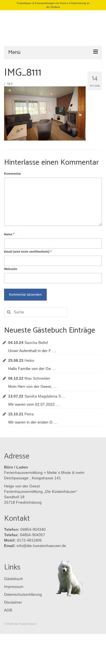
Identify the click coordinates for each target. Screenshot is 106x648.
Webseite (10, 269)
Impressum (13, 586)
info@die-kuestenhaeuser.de (41, 545)
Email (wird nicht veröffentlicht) (27, 251)
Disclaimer (13, 602)
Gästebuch (13, 579)
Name (9, 234)
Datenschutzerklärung (21, 594)
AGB (8, 610)
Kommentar (12, 173)
